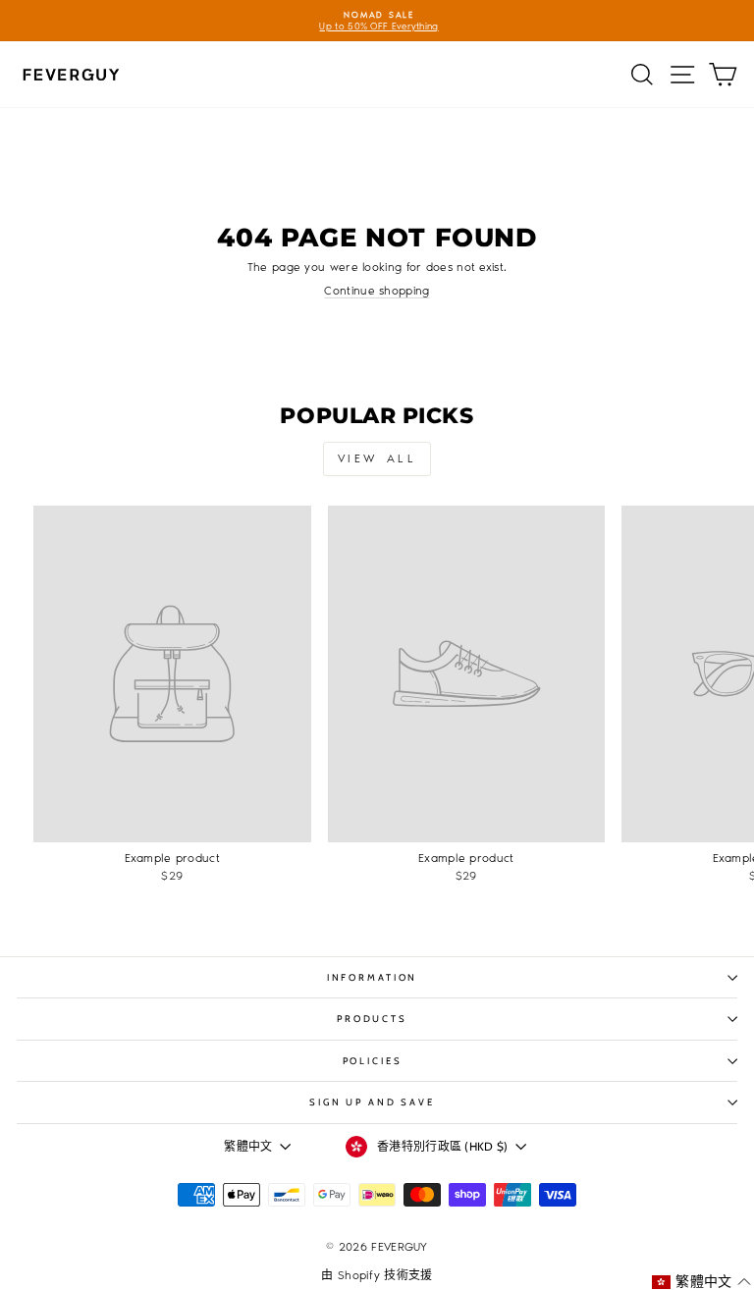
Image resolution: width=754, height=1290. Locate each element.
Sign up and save (372, 1102)
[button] (701, 1281)
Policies (373, 1060)
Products (372, 1018)
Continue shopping (376, 290)
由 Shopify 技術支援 (376, 1275)
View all (377, 458)
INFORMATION (372, 977)
